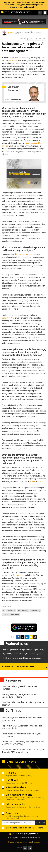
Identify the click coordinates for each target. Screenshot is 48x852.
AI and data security (24, 254)
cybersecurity (23, 611)
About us (29, 842)
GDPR (32, 481)
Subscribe (40, 823)
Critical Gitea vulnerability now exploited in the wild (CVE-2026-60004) (23, 742)
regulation (15, 614)
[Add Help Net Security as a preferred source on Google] (44, 39)
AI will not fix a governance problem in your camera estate (22, 658)
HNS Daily (11, 772)
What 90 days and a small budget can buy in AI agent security (23, 650)
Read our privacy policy (16, 842)
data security (35, 611)
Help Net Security (34, 838)
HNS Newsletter (14, 780)
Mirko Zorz (11, 32)
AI (3, 611)
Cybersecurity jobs (15, 804)
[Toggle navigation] (45, 13)
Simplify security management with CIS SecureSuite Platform (20, 695)
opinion (6, 614)
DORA (40, 481)
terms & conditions (35, 828)
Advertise (36, 842)
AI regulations (18, 575)
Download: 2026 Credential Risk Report (18, 666)
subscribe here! (31, 7)
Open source (12, 813)
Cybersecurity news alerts (19, 794)
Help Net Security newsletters (16, 2)
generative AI (7, 318)
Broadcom (13, 60)
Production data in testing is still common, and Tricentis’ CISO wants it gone (23, 750)
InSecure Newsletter (16, 787)
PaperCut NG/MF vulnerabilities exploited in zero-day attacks (23, 654)
